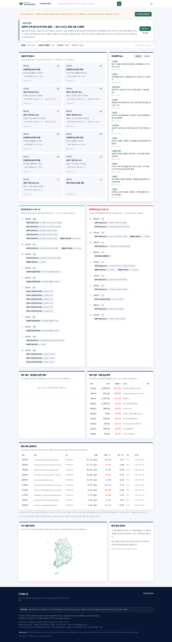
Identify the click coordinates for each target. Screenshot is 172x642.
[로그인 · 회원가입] (151, 4)
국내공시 (138, 56)
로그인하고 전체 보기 (143, 14)
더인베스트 (23, 594)
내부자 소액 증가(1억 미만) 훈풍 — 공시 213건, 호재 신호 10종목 (53, 26)
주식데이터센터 (45, 4)
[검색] (119, 4)
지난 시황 (145, 33)
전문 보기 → (145, 29)
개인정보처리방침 (148, 593)
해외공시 (147, 56)
